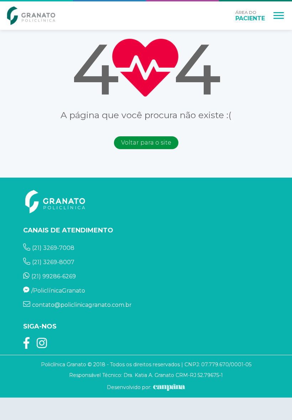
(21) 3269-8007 (53, 262)
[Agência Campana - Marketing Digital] (168, 387)
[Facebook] (26, 345)
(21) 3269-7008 (53, 248)
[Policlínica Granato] (31, 15)
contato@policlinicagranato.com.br (82, 304)
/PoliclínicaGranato (58, 290)
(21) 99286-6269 (53, 276)
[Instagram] (42, 345)
